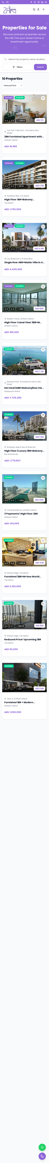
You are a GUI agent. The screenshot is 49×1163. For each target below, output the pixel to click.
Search (40, 67)
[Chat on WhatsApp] (42, 1147)
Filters (19, 67)
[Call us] (42, 1156)
